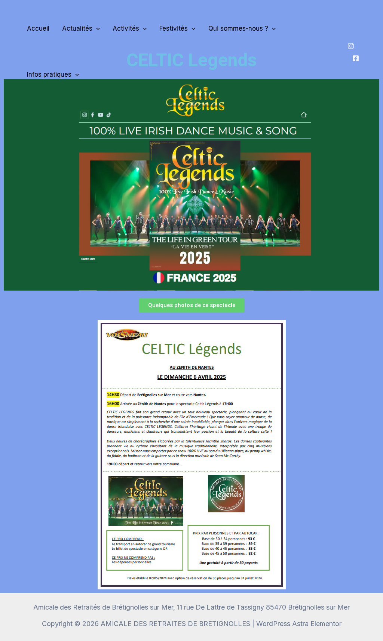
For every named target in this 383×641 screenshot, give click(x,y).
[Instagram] (350, 46)
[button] (96, 29)
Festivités (173, 28)
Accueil (38, 28)
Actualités (77, 28)
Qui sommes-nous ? (238, 28)
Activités (126, 28)
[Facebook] (355, 58)
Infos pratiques (49, 74)
